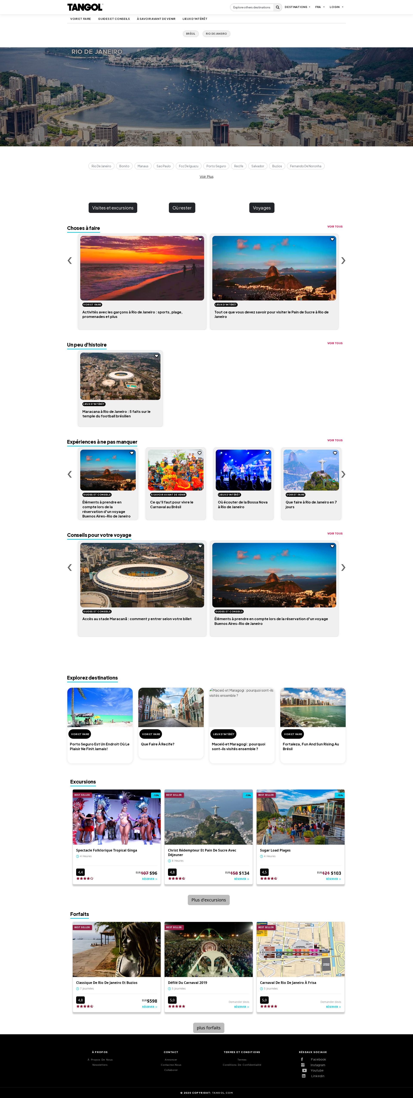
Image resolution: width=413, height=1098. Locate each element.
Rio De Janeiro (101, 166)
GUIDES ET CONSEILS (114, 18)
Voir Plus (206, 176)
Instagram (316, 1065)
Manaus (143, 166)
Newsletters (100, 1065)
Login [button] (335, 7)
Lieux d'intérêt (195, 18)
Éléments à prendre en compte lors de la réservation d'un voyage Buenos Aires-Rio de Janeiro (106, 509)
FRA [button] (318, 7)
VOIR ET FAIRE (80, 18)
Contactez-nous (171, 1065)
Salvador (257, 166)
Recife (238, 166)
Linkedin (316, 1076)
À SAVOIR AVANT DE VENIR (156, 18)
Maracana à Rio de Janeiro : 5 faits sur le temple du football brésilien (116, 413)
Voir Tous (335, 226)
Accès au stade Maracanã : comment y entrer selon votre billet (137, 618)
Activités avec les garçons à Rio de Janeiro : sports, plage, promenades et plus (132, 314)
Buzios (277, 166)
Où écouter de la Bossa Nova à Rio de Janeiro (243, 504)
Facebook (316, 1059)
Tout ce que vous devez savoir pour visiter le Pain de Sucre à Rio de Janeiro (271, 314)
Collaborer (171, 1070)
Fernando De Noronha (305, 166)
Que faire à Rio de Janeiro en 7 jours (311, 504)
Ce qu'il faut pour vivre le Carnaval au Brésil (171, 504)
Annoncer (171, 1060)
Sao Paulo (164, 166)
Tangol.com (222, 1092)
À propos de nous (100, 1060)
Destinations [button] (296, 7)
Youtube (316, 1070)
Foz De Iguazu (188, 166)
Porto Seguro (216, 166)
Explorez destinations (92, 678)
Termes (242, 1060)
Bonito (124, 166)
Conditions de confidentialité (242, 1065)
